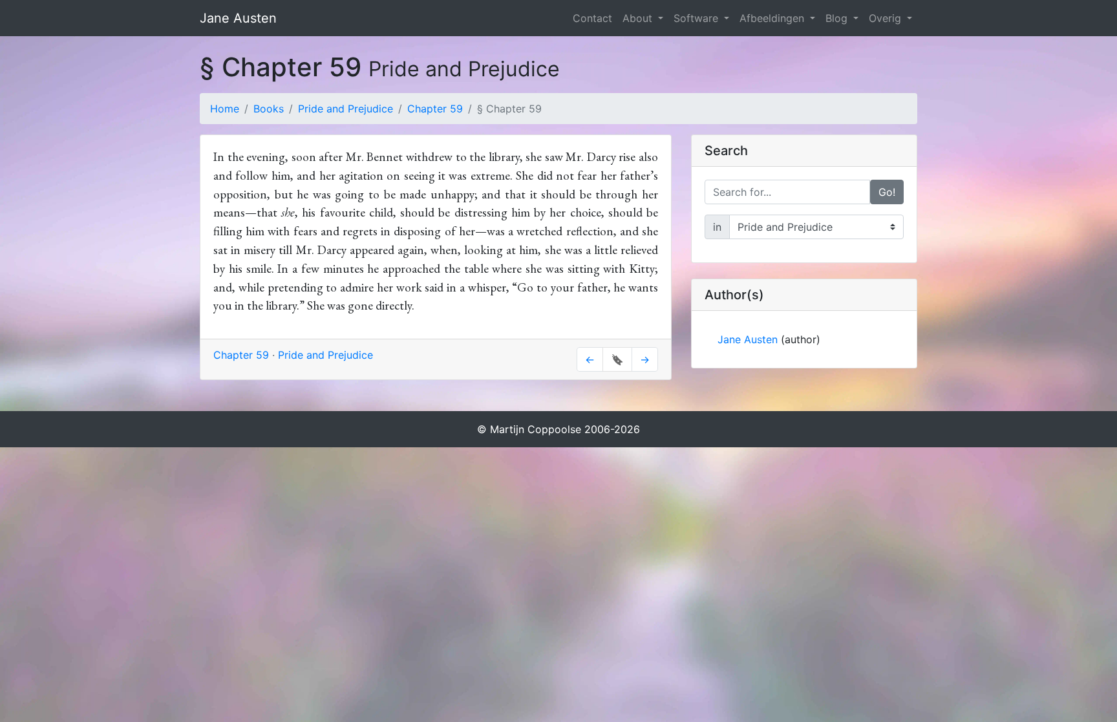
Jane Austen (238, 18)
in (717, 226)
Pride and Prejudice (345, 108)
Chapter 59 (435, 108)
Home (224, 108)
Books (268, 108)
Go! (886, 192)
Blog (838, 18)
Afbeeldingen (773, 18)
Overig (886, 18)
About (638, 18)
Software (697, 18)
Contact (592, 18)
